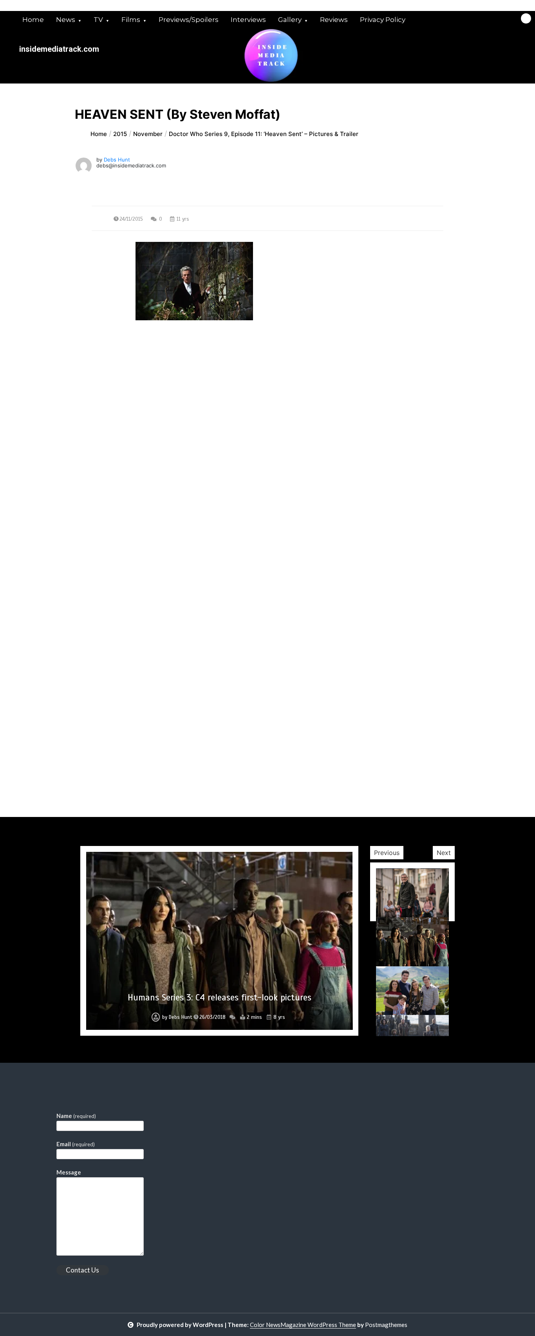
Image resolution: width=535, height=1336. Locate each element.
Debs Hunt (117, 159)
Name (76, 1115)
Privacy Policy (382, 20)
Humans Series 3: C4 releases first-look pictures (219, 997)
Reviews (334, 20)
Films (130, 20)
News (65, 20)
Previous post (129, 391)
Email (75, 1143)
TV (98, 20)
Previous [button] (386, 853)
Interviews (248, 20)
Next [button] (444, 853)
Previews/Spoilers (189, 20)
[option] (219, 941)
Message (68, 1172)
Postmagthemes (386, 1324)
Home (33, 20)
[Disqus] (267, 514)
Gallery (290, 20)
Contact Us (82, 1270)
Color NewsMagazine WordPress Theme (303, 1324)
